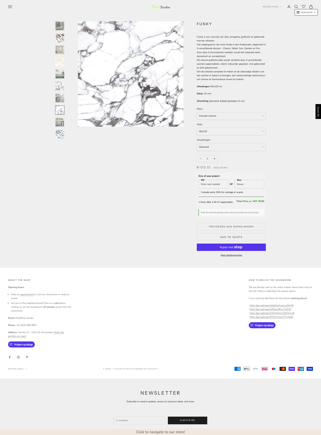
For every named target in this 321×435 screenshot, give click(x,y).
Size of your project (209, 176)
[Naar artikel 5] (60, 74)
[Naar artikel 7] (60, 98)
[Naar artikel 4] (60, 62)
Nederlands (271, 7)
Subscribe (187, 420)
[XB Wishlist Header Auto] (304, 6)
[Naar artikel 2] (60, 38)
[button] (306, 12)
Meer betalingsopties (231, 255)
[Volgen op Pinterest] (27, 357)
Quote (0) (318, 111)
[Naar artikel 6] (60, 86)
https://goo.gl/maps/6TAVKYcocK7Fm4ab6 (271, 317)
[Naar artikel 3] (60, 50)
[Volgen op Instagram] (18, 357)
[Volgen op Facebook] (9, 357)
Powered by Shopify (145, 369)
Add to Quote (231, 237)
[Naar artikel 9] (60, 122)
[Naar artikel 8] (60, 110)
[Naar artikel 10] (60, 134)
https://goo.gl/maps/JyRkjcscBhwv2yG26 (270, 309)
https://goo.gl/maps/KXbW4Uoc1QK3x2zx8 (271, 313)
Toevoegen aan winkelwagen (231, 226)
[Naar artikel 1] (60, 26)
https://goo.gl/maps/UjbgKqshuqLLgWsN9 (271, 305)
